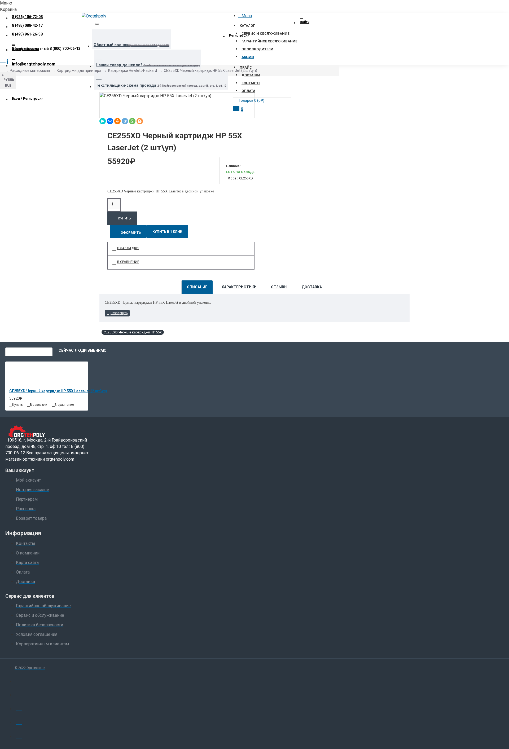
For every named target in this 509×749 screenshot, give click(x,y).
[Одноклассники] (117, 121)
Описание (197, 287)
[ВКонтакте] (110, 121)
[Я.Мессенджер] (102, 121)
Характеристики (239, 287)
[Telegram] (125, 121)
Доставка (312, 287)
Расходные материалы (30, 70)
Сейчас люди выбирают (84, 350)
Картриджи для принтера (79, 70)
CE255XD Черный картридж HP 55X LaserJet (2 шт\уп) (210, 70)
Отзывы (279, 287)
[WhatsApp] (132, 121)
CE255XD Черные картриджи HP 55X (133, 332)
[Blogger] (140, 121)
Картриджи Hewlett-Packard (132, 70)
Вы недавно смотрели (29, 350)
